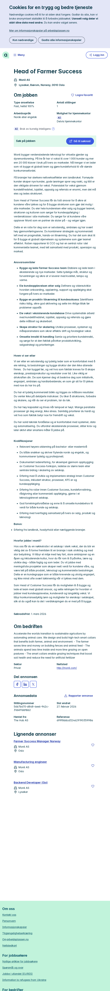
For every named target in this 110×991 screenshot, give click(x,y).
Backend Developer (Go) (31, 782)
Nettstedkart (9, 945)
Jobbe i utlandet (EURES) (17, 973)
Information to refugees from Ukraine (24, 979)
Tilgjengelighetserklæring (17, 933)
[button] (80, 141)
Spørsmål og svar (12, 967)
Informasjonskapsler (14, 927)
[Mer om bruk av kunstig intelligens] (53, 129)
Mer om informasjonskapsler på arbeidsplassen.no (39, 30)
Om (15, 939)
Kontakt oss (9, 914)
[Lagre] (92, 745)
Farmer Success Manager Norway (37, 741)
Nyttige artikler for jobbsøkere (20, 961)
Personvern (9, 920)
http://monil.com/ (67, 667)
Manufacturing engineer (30, 762)
